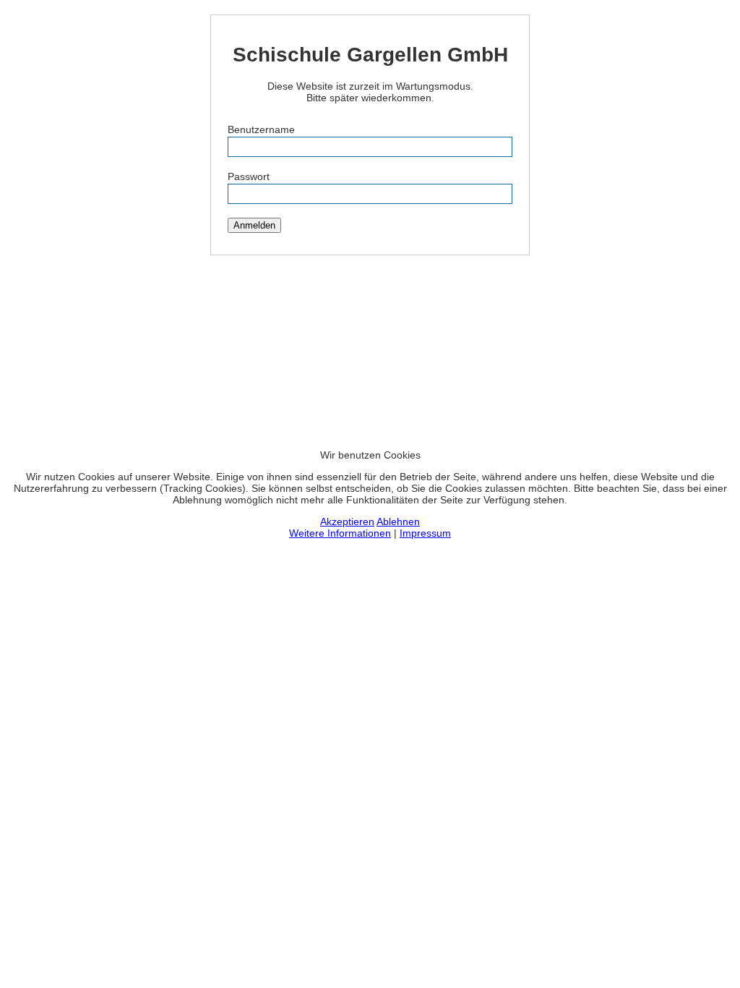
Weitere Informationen (340, 533)
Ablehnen (398, 521)
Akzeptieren (347, 521)
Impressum (425, 533)
